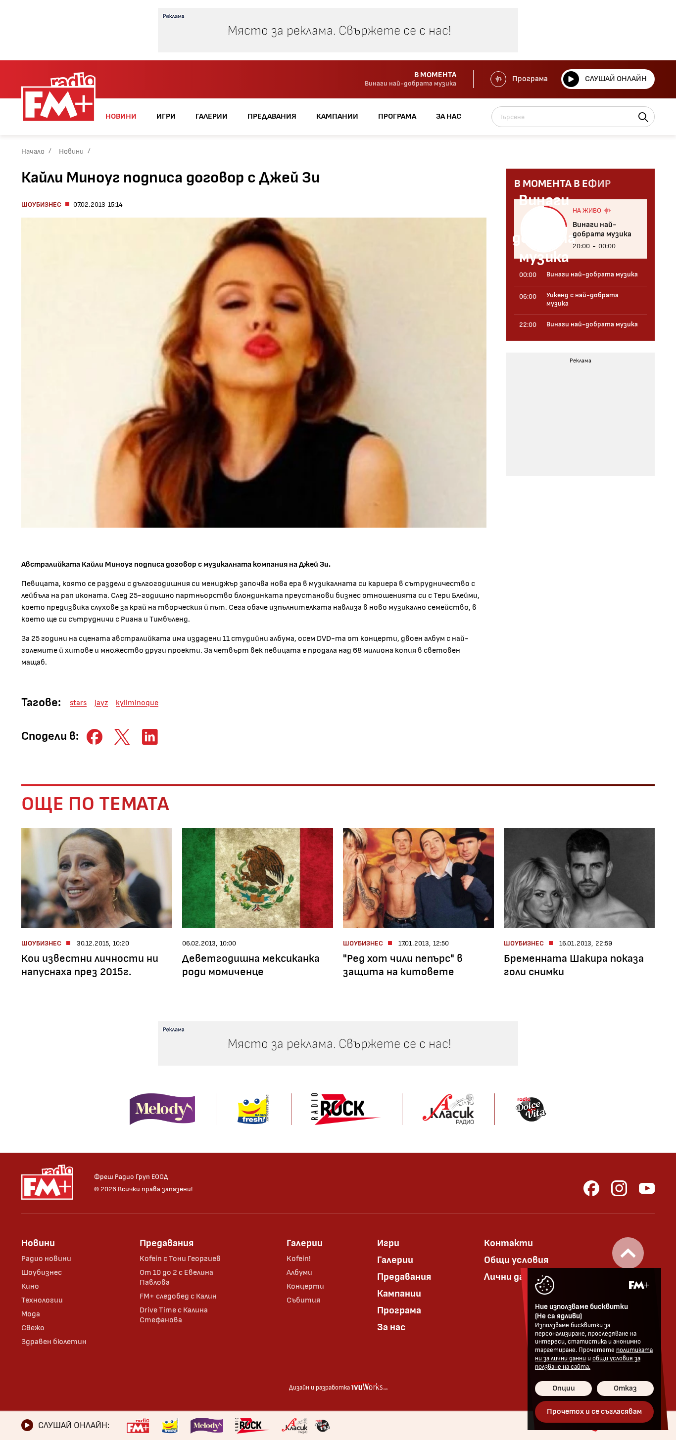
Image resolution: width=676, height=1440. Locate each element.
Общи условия (516, 1260)
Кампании (399, 1294)
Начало (33, 151)
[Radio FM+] (137, 1426)
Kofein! (299, 1258)
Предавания (166, 1243)
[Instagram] (619, 1188)
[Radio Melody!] (207, 1426)
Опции (563, 1388)
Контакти (508, 1243)
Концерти (305, 1286)
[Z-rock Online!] (252, 1426)
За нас (391, 1327)
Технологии (42, 1300)
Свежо (33, 1328)
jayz (101, 703)
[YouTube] (647, 1188)
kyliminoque (137, 703)
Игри (388, 1243)
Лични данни (512, 1277)
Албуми (299, 1272)
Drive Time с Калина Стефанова (174, 1315)
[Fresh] (170, 1426)
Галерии (305, 1243)
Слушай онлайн (616, 79)
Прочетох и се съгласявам (594, 1411)
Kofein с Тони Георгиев (180, 1258)
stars (78, 703)
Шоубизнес (41, 204)
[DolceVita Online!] (322, 1426)
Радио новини (46, 1258)
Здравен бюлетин (54, 1342)
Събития (303, 1300)
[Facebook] (591, 1188)
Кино (30, 1286)
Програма (530, 79)
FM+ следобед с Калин (178, 1296)
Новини (71, 151)
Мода (30, 1314)
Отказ (625, 1388)
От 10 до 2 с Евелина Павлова (176, 1277)
